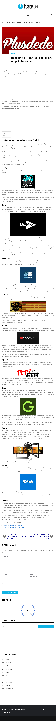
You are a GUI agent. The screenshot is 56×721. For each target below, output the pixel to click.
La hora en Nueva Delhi (7, 669)
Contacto (4, 709)
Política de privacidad (20, 709)
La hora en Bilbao (6, 666)
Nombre (4, 575)
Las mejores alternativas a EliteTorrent (13, 527)
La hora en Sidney (6, 679)
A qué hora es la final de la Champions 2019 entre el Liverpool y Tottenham (16, 536)
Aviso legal (10, 709)
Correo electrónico (32, 576)
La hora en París (6, 672)
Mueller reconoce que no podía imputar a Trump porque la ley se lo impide (39, 536)
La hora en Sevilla (6, 659)
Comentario (6, 556)
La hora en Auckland (7, 682)
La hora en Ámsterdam (7, 688)
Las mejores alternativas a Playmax (12, 525)
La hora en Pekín (6, 685)
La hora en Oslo (5, 675)
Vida (13, 53)
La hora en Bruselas (6, 662)
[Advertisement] (28, 88)
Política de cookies (6, 712)
